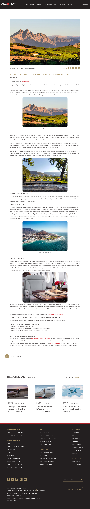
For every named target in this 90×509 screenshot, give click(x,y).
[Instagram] (16, 479)
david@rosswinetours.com (56, 314)
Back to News (16, 356)
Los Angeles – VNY (46, 435)
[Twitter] (73, 68)
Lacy (39, 498)
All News (69, 377)
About (74, 435)
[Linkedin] (76, 68)
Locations (76, 461)
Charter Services (46, 452)
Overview (76, 432)
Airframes (11, 449)
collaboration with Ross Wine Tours (40, 338)
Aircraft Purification (15, 464)
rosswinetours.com (55, 343)
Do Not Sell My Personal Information (21, 498)
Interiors (10, 455)
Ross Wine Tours (26, 81)
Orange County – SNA (47, 438)
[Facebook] (69, 68)
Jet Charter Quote (47, 464)
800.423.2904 (85, 4)
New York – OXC (45, 441)
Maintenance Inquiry (15, 467)
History (75, 453)
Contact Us (76, 464)
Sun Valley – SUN (46, 444)
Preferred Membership (48, 458)
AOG (8, 443)
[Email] (79, 68)
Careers (75, 441)
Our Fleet (43, 455)
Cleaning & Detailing (14, 461)
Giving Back (76, 450)
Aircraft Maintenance (15, 446)
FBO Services (44, 432)
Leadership (76, 438)
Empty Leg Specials (47, 461)
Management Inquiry (14, 435)
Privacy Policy (33, 494)
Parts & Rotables (13, 458)
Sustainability (77, 447)
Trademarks (11, 500)
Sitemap (24, 494)
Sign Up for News (74, 489)
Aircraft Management (15, 432)
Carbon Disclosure (14, 496)
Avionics (10, 452)
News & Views (77, 444)
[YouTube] (25, 479)
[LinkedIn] (21, 479)
